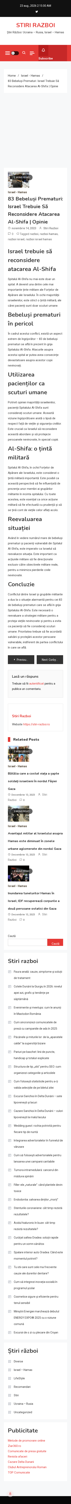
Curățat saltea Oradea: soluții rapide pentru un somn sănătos (36, 1240)
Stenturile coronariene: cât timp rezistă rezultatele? (38, 1211)
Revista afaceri (17, 1456)
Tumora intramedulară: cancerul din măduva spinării (36, 1173)
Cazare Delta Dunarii (21, 1462)
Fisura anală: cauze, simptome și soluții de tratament (38, 975)
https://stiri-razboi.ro (36, 724)
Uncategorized (23, 1412)
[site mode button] (15, 53)
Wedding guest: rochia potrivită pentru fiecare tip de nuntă (37, 1129)
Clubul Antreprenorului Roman (27, 1467)
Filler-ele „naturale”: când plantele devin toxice (38, 1188)
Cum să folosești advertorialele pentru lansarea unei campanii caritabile (37, 1158)
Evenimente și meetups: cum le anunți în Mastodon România (37, 1010)
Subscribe (45, 58)
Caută (12, 936)
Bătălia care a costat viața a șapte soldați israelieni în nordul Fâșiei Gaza (33, 781)
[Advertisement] (35, 130)
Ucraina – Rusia (23, 1403)
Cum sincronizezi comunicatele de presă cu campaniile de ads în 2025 (35, 1025)
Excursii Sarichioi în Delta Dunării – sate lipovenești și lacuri (38, 1099)
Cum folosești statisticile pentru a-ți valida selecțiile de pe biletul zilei (36, 1084)
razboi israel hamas (39, 239)
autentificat (36, 683)
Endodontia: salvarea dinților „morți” (36, 1199)
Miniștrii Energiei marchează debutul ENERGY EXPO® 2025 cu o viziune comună (36, 1318)
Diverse (18, 1361)
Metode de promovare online (26, 1440)
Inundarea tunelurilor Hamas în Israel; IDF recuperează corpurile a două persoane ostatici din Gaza (34, 901)
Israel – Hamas (23, 1369)
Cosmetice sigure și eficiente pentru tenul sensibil (36, 1300)
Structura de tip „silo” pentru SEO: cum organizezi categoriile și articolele (37, 1069)
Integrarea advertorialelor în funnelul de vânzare (38, 1143)
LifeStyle (19, 1378)
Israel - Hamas (17, 192)
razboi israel (16, 239)
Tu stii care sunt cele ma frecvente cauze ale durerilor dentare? (35, 1270)
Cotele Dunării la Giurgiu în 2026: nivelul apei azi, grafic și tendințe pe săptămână (38, 993)
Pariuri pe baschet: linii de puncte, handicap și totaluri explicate (34, 1055)
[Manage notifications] (10, 1494)
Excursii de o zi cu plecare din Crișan (36, 1332)
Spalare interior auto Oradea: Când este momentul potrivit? (38, 1255)
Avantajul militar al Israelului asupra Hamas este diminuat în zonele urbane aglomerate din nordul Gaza (35, 841)
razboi (34, 234)
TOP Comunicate (19, 1472)
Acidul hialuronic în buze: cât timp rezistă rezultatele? (34, 1226)
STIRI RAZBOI (35, 25)
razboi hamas (49, 234)
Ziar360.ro (14, 1446)
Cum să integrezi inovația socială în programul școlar (35, 1285)
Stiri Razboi (50, 228)
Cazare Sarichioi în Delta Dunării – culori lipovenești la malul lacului (38, 1114)
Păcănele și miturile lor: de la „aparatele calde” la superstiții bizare (38, 1040)
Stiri (16, 1395)
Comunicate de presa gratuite (27, 1451)
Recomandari (22, 1386)
